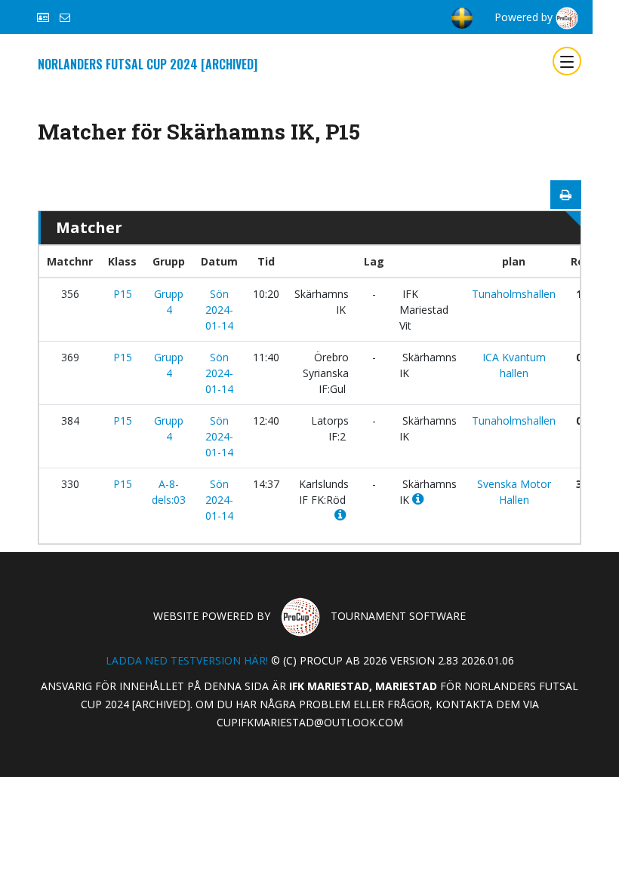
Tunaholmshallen (514, 294)
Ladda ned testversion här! (187, 660)
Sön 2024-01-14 (219, 310)
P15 (122, 294)
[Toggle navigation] (567, 61)
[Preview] (565, 194)
